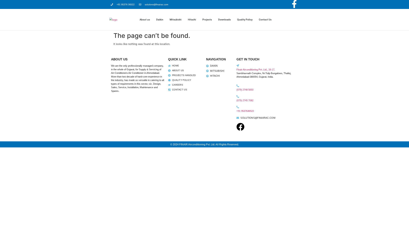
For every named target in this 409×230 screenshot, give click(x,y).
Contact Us (265, 19)
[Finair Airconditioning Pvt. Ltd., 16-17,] (237, 65)
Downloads (224, 19)
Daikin (159, 19)
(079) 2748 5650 (244, 89)
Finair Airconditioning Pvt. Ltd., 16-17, (255, 69)
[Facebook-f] (294, 4)
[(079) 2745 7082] (237, 96)
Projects (207, 19)
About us (145, 19)
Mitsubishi (175, 19)
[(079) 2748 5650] (237, 85)
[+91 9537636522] (237, 107)
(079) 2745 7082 (244, 100)
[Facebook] (240, 127)
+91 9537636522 (245, 111)
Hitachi (192, 19)
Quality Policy (244, 19)
